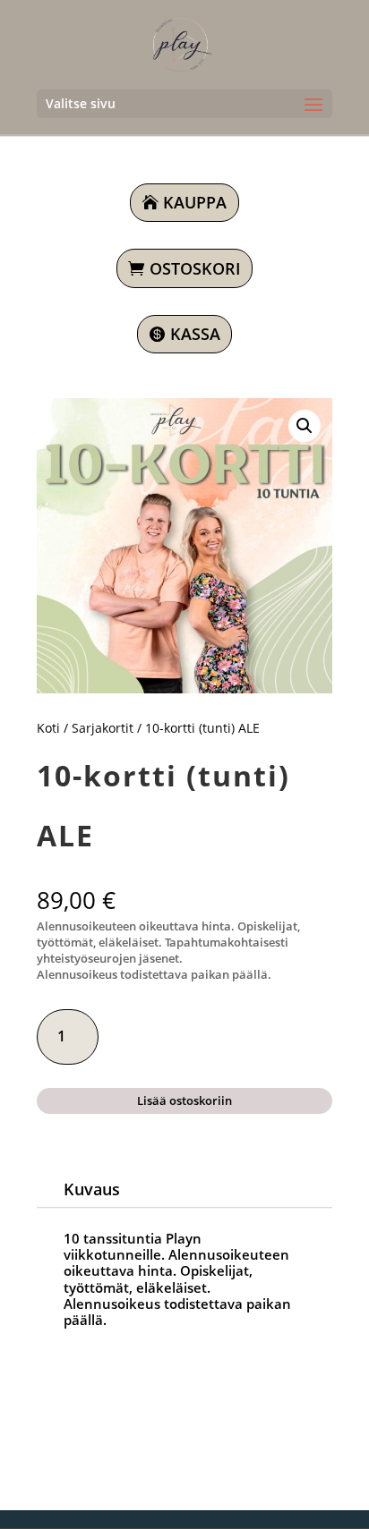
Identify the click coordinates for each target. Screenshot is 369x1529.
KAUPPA (195, 202)
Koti (48, 727)
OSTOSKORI (195, 268)
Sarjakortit (102, 727)
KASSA (195, 333)
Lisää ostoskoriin (184, 1100)
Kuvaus (92, 1189)
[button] (304, 426)
